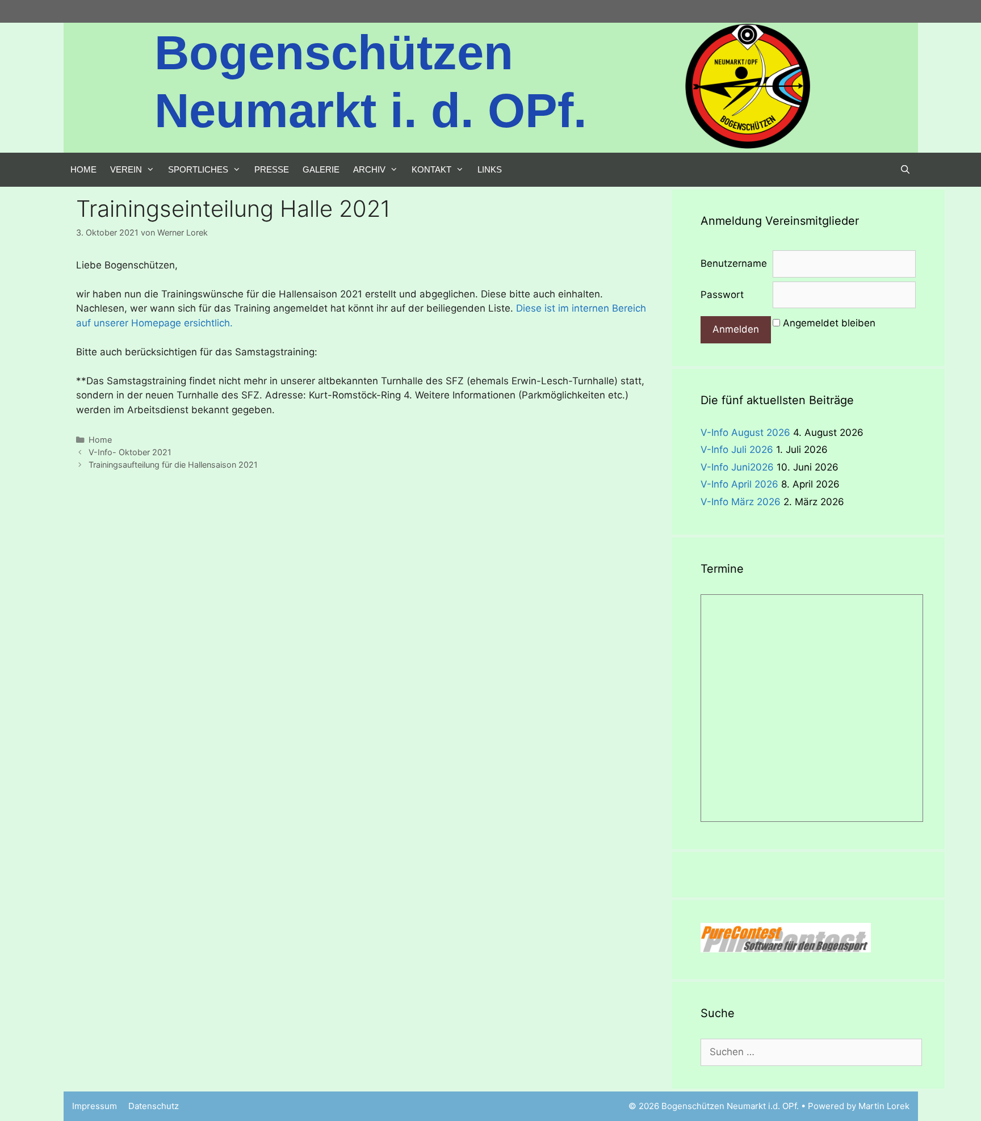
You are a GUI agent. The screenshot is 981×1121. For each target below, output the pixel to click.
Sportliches (198, 169)
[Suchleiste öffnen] (905, 170)
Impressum (94, 1106)
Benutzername (734, 263)
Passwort (722, 294)
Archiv (369, 169)
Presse (271, 169)
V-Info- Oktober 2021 (130, 452)
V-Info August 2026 (745, 432)
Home (83, 169)
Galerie (321, 169)
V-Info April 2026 (739, 484)
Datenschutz (153, 1106)
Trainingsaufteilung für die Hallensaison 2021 (173, 464)
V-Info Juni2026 (737, 467)
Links (489, 169)
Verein (126, 169)
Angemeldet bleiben (829, 323)
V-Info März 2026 (741, 501)
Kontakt (431, 169)
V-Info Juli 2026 (737, 449)
